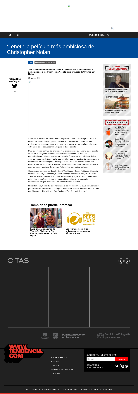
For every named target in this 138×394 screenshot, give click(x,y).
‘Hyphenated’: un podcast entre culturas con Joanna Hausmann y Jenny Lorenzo (122, 155)
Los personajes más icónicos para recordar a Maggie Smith (116, 90)
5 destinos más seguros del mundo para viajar (115, 111)
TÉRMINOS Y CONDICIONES (63, 370)
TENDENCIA (96, 35)
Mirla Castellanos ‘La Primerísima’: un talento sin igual (122, 167)
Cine (30, 62)
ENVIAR (121, 359)
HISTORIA (55, 362)
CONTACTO (55, 366)
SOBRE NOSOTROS (59, 358)
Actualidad (111, 76)
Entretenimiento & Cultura (45, 62)
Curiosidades (112, 97)
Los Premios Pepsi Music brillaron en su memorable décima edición (78, 231)
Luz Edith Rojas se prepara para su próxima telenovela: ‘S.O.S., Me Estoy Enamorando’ (122, 131)
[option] (28, 297)
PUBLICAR (55, 374)
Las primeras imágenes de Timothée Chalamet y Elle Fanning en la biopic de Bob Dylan (43, 232)
